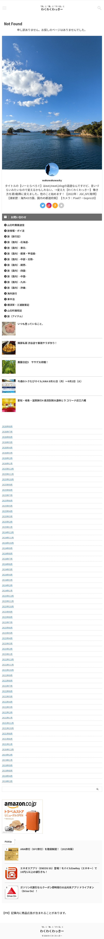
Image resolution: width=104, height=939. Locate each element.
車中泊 (11, 299)
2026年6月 (7, 437)
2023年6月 (7, 627)
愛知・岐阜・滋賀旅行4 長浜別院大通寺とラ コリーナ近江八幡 (52, 400)
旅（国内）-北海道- (18, 242)
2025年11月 (8, 474)
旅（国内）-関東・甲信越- (21, 253)
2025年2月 (7, 521)
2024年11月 (8, 537)
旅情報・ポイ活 (15, 230)
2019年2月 (7, 754)
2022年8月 (7, 680)
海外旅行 (12, 293)
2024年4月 (7, 574)
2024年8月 (7, 553)
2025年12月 (8, 468)
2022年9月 (7, 675)
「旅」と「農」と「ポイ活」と (52, 927)
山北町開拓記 (14, 310)
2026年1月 (7, 463)
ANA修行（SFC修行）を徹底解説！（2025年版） (47, 849)
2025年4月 (7, 511)
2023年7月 (7, 622)
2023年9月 (7, 611)
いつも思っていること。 (31, 323)
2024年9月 (7, 548)
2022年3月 (7, 707)
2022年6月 (7, 691)
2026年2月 (7, 458)
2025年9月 (7, 484)
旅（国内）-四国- (16, 270)
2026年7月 (7, 431)
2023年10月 (8, 606)
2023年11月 (8, 601)
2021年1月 (7, 744)
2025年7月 (7, 495)
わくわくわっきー (52, 9)
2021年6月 (7, 738)
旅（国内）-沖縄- (16, 287)
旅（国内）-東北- (16, 247)
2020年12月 (8, 749)
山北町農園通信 (15, 225)
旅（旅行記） (14, 236)
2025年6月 (7, 500)
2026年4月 (7, 447)
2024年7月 (7, 558)
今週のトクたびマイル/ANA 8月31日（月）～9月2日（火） (50, 381)
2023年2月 (7, 648)
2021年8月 (7, 733)
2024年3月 (7, 580)
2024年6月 (7, 564)
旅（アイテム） (15, 316)
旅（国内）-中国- (16, 276)
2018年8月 (7, 770)
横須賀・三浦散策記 (18, 304)
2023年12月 (8, 595)
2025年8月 (7, 490)
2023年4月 (7, 638)
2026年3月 (7, 452)
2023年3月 (7, 643)
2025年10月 (8, 479)
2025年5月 (7, 505)
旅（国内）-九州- (16, 282)
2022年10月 (8, 670)
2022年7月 (7, 686)
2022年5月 (7, 696)
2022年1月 (7, 717)
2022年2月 (7, 712)
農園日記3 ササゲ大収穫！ (33, 362)
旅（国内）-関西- (16, 265)
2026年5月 (7, 442)
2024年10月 (8, 543)
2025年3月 (7, 516)
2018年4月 (7, 776)
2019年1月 (7, 760)
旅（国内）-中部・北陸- (20, 259)
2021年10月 (8, 728)
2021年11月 (8, 723)
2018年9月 (7, 765)
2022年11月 (8, 664)
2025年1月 (7, 527)
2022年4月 (7, 701)
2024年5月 (7, 569)
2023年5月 (7, 633)
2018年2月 (7, 781)
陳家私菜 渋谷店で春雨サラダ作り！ (37, 343)
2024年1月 (7, 590)
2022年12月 (8, 659)
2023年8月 (7, 617)
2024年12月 (8, 532)
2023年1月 (7, 654)
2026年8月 (7, 426)
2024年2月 (7, 585)
